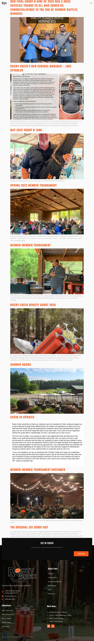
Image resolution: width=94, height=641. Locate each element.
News (49, 590)
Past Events (5, 626)
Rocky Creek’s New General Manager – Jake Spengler (40, 68)
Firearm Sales (52, 578)
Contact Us (51, 594)
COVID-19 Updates (22, 417)
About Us (51, 574)
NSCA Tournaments (8, 614)
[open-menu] (91, 3)
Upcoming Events (7, 610)
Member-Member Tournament (30, 245)
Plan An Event (6, 618)
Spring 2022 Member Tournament (33, 185)
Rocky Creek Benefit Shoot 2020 (33, 305)
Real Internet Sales (28, 637)
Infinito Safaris (6, 622)
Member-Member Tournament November (37, 469)
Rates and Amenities (54, 582)
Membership (52, 586)
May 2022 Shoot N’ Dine (26, 130)
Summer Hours (20, 364)
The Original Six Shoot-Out (29, 527)
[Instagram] (53, 626)
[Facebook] (48, 626)
